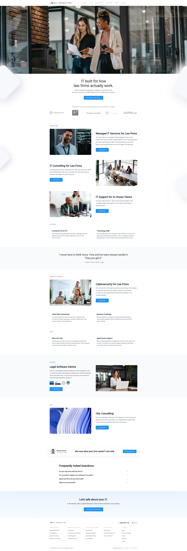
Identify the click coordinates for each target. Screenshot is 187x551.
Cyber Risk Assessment (109, 533)
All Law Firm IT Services (55, 538)
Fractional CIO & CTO (72, 538)
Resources (109, 2)
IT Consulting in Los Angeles (74, 533)
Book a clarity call (129, 451)
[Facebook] (134, 522)
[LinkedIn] (132, 522)
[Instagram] (136, 522)
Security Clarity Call (108, 535)
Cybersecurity (99, 2)
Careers (123, 535)
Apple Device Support (91, 533)
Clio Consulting (89, 538)
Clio (91, 2)
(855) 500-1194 (124, 523)
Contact (123, 2)
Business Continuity (54, 535)
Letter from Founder (126, 533)
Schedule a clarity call (93, 97)
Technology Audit (72, 535)
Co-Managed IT (53, 533)
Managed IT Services (54, 530)
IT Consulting (71, 530)
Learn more (102, 150)
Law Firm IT (84, 2)
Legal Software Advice (91, 535)
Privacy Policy (134, 548)
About (116, 2)
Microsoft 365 (89, 530)
